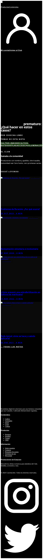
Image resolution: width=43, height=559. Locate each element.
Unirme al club (11, 167)
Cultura (7, 426)
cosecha (24, 145)
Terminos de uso (10, 454)
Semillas (8, 436)
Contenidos (13, 7)
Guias (7, 424)
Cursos (7, 438)
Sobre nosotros (10, 448)
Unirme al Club (15, 50)
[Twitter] (21, 557)
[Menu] (2, 2)
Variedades (8, 421)
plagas (15, 145)
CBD (7, 440)
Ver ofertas (5, 469)
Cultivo (7, 419)
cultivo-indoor (10, 143)
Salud (7, 423)
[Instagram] (21, 516)
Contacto (8, 450)
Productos (5, 7)
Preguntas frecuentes (12, 452)
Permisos (8, 434)
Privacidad (8, 456)
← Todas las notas (12, 347)
